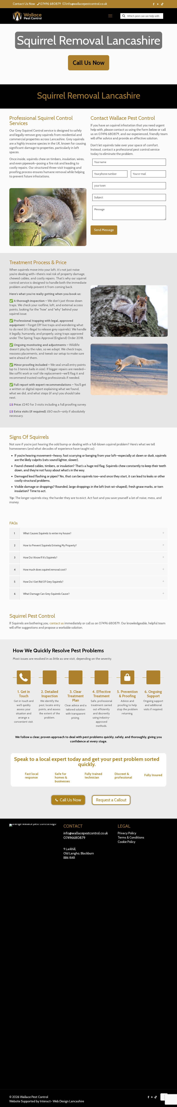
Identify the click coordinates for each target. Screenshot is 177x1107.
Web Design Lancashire (68, 1101)
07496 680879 (50, 4)
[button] (88, 533)
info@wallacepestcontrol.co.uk (86, 4)
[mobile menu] (110, 16)
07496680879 (74, 838)
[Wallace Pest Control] (27, 16)
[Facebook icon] (153, 4)
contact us (56, 623)
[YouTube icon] (158, 4)
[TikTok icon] (162, 4)
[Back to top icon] (164, 1097)
